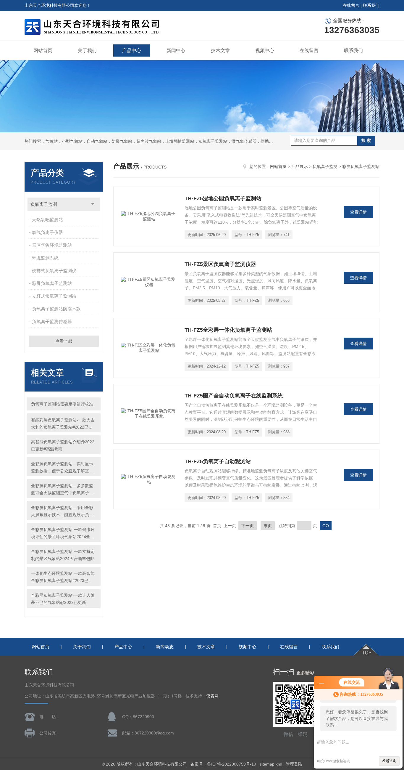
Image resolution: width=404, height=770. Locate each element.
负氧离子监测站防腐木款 (56, 308)
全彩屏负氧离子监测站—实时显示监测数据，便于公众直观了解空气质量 (62, 467)
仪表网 (212, 696)
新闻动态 (165, 646)
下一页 (247, 525)
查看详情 (358, 212)
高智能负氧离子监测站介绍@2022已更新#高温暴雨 (62, 445)
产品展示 (299, 166)
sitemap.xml (271, 764)
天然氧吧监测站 (47, 219)
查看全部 (64, 341)
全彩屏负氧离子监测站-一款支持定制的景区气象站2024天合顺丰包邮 (63, 555)
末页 (268, 525)
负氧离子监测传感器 (52, 321)
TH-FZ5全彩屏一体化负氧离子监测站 (228, 330)
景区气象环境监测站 (52, 245)
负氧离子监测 (43, 204)
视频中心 (264, 50)
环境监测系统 (45, 257)
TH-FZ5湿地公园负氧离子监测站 (223, 198)
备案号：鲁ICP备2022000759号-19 (223, 764)
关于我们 (87, 50)
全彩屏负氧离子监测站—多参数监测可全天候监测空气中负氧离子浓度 (62, 489)
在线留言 (351, 5)
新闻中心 (176, 50)
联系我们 (371, 5)
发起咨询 (389, 761)
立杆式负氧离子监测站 (54, 296)
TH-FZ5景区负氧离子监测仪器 (220, 264)
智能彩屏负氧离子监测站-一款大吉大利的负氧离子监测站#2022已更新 (63, 424)
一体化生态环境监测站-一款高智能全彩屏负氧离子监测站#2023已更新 (63, 577)
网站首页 (42, 50)
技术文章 (220, 50)
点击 (92, 204)
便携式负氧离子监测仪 (54, 270)
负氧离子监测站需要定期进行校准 (62, 404)
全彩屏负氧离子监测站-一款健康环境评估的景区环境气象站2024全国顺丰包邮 (63, 533)
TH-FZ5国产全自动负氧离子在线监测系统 (234, 396)
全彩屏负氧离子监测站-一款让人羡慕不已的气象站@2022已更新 (63, 599)
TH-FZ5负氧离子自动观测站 (218, 461)
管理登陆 (294, 764)
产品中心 (131, 50)
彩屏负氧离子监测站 (52, 283)
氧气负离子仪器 (47, 232)
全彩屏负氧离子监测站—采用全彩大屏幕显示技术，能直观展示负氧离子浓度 (62, 511)
